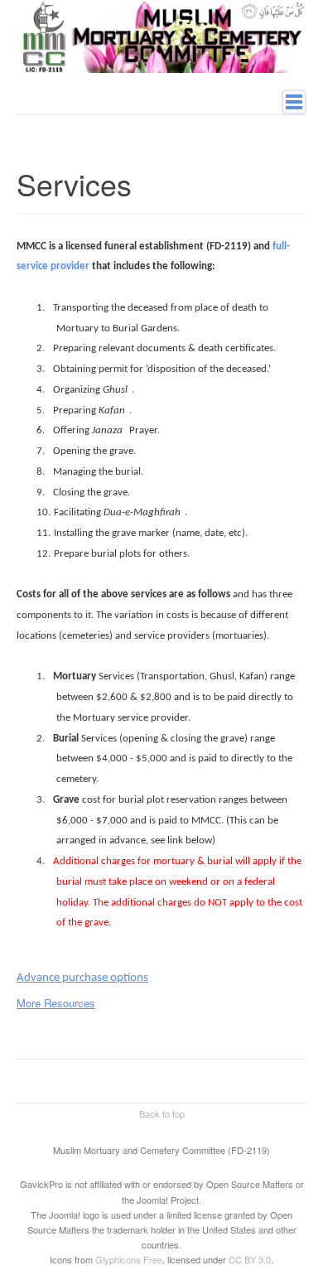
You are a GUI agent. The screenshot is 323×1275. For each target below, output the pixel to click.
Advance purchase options (82, 978)
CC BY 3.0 (250, 1259)
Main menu (294, 101)
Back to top (162, 1113)
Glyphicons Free (128, 1259)
